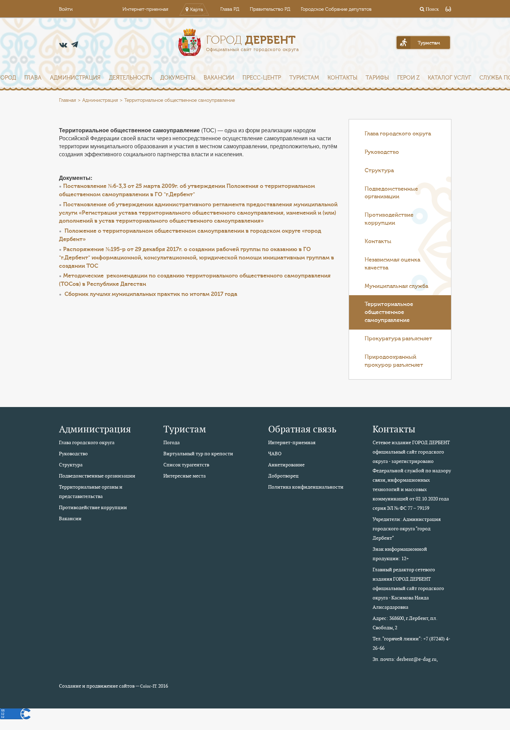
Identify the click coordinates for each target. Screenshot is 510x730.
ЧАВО (274, 453)
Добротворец (283, 476)
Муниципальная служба (396, 286)
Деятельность (130, 78)
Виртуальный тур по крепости (198, 453)
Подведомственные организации (391, 193)
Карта (196, 10)
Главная (67, 100)
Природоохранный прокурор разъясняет (394, 361)
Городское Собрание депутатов (336, 9)
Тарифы (377, 78)
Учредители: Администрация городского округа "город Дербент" (407, 528)
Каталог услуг (449, 78)
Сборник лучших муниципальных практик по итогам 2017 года (151, 294)
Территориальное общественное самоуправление (389, 312)
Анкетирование (286, 465)
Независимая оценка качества (392, 264)
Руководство (382, 152)
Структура (379, 170)
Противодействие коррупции (389, 219)
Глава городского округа (398, 134)
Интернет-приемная (145, 9)
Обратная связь (302, 429)
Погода (171, 442)
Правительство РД (270, 9)
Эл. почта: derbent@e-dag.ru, (405, 659)
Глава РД (229, 9)
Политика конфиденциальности (305, 487)
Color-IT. (148, 686)
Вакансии (219, 78)
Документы (177, 78)
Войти (66, 9)
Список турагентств (186, 465)
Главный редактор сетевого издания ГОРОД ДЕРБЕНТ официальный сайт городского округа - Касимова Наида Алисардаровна (408, 588)
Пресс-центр (262, 78)
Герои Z (408, 78)
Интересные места (184, 476)
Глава (33, 78)
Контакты (342, 78)
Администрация (75, 78)
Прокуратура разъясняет (398, 338)
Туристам (304, 78)
